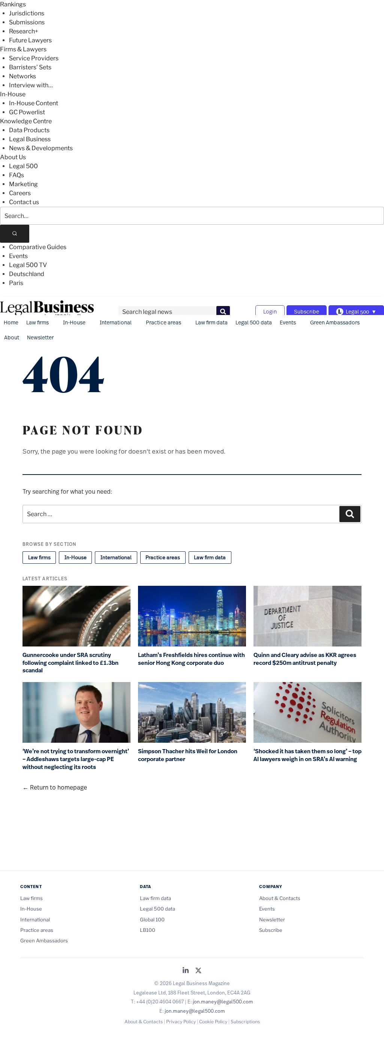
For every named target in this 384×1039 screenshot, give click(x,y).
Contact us (24, 202)
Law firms (37, 322)
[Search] (14, 234)
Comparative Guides (37, 247)
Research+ (23, 31)
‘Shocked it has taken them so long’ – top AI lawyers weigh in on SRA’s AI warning (308, 755)
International (116, 322)
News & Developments (41, 148)
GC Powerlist (27, 112)
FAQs (16, 175)
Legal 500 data (254, 322)
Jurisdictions (26, 13)
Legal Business (30, 139)
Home (11, 322)
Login (270, 311)
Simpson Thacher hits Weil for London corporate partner (187, 755)
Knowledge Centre (26, 121)
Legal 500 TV (28, 265)
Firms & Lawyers (23, 49)
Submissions (27, 22)
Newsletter (40, 337)
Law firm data (211, 322)
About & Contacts (279, 898)
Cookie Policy (213, 1021)
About (11, 337)
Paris (16, 283)
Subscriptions (245, 1021)
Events (18, 256)
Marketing (23, 184)
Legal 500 (23, 166)
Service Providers (33, 58)
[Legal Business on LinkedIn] (185, 971)
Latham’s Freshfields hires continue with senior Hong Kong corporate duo (191, 659)
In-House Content (33, 103)
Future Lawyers (30, 40)
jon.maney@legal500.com (223, 1001)
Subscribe (306, 311)
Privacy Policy (181, 1021)
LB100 (147, 930)
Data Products (29, 130)
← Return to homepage (54, 787)
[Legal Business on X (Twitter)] (198, 971)
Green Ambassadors (335, 322)
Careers (20, 193)
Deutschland (26, 274)
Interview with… (31, 85)
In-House (13, 94)
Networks (22, 76)
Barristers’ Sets (30, 67)
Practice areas (163, 322)
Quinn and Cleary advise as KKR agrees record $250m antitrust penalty (305, 659)
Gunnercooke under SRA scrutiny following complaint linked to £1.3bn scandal (70, 662)
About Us (13, 157)
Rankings (13, 4)
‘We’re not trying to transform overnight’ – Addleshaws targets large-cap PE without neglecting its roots (75, 759)
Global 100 (152, 920)
